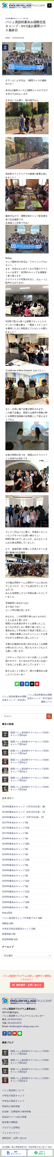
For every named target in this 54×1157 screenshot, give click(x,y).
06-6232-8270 (14, 1023)
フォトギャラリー (11, 1133)
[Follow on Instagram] (9, 1033)
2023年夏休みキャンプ (13, 870)
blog (25, 18)
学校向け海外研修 (11, 1106)
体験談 (5, 923)
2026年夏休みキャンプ (13, 902)
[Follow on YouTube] (14, 1033)
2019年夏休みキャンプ (13, 859)
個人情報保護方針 (19, 1147)
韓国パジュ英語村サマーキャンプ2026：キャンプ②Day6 (30, 788)
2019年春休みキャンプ (13, 865)
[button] (49, 5)
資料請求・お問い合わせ (14, 1138)
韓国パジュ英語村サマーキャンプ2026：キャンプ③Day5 (30, 742)
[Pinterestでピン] (37, 684)
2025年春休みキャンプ (13, 897)
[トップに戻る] (27, 1001)
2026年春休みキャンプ (13, 907)
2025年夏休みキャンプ (13, 891)
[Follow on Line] (19, 1033)
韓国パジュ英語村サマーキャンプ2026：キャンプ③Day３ (30, 761)
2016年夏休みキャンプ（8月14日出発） (22, 812)
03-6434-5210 (14, 1019)
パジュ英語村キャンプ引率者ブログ (20, 918)
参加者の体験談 (10, 1122)
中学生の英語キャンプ (13, 1101)
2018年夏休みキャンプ (13, 18)
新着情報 (6, 934)
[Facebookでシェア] (22, 684)
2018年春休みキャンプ (13, 849)
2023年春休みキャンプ (13, 875)
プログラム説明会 (11, 1127)
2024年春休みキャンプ (13, 886)
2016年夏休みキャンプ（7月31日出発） (22, 806)
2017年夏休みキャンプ (13, 828)
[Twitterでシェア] (27, 684)
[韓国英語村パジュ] (23, 5)
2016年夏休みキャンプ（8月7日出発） (21, 817)
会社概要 (6, 1147)
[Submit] (49, 716)
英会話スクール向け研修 (14, 1117)
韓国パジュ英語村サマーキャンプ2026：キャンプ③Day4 (30, 752)
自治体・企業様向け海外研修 (16, 1111)
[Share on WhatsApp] (17, 684)
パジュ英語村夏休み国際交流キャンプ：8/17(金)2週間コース (39, 698)
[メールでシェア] (32, 684)
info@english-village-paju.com (24, 1026)
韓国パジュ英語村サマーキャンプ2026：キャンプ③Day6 (30, 733)
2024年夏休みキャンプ (13, 881)
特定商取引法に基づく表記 (40, 1147)
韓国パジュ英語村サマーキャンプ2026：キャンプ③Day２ (30, 770)
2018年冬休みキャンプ (13, 838)
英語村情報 (7, 939)
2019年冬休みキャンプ (13, 854)
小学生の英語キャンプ (13, 1095)
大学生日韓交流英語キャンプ (16, 929)
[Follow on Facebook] (4, 1033)
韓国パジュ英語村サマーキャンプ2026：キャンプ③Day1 (30, 779)
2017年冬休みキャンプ (13, 822)
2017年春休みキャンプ (13, 833)
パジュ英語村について (13, 1090)
